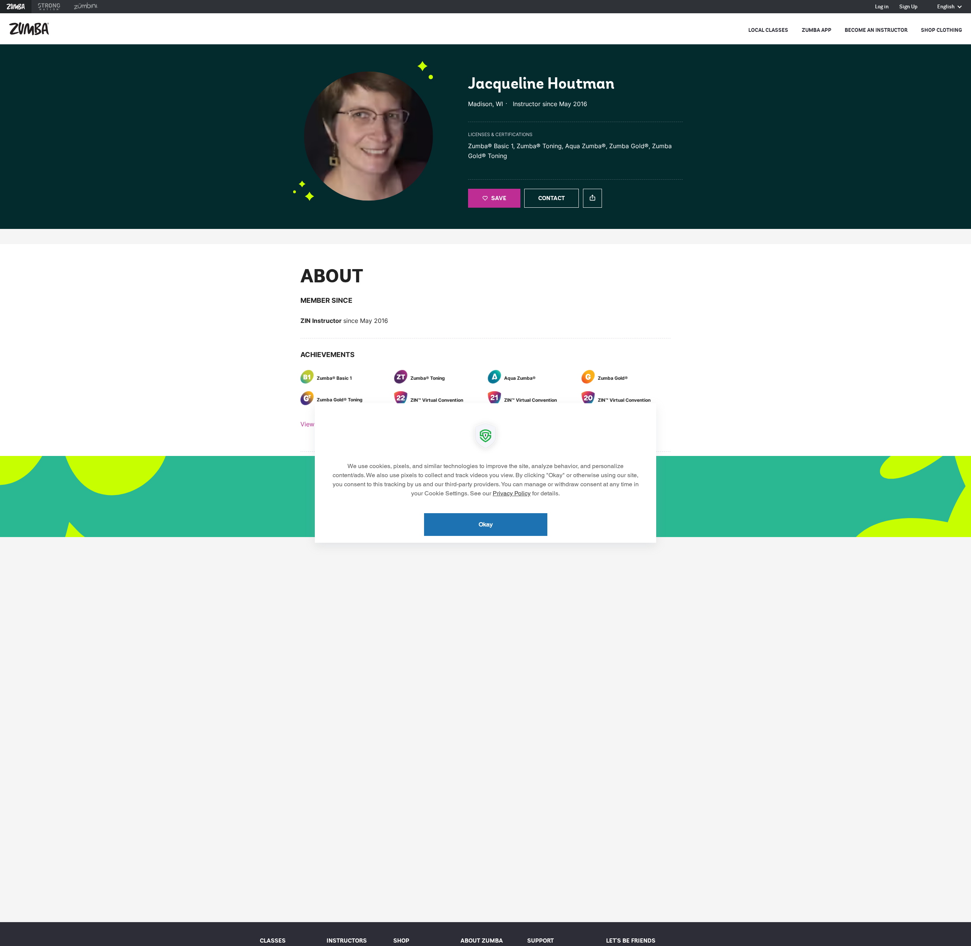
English (946, 7)
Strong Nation (49, 6)
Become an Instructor (876, 30)
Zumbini (86, 6)
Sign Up (908, 7)
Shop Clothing (941, 30)
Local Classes (768, 30)
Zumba (15, 6)
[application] (485, 473)
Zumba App (816, 30)
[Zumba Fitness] (29, 28)
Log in (882, 7)
